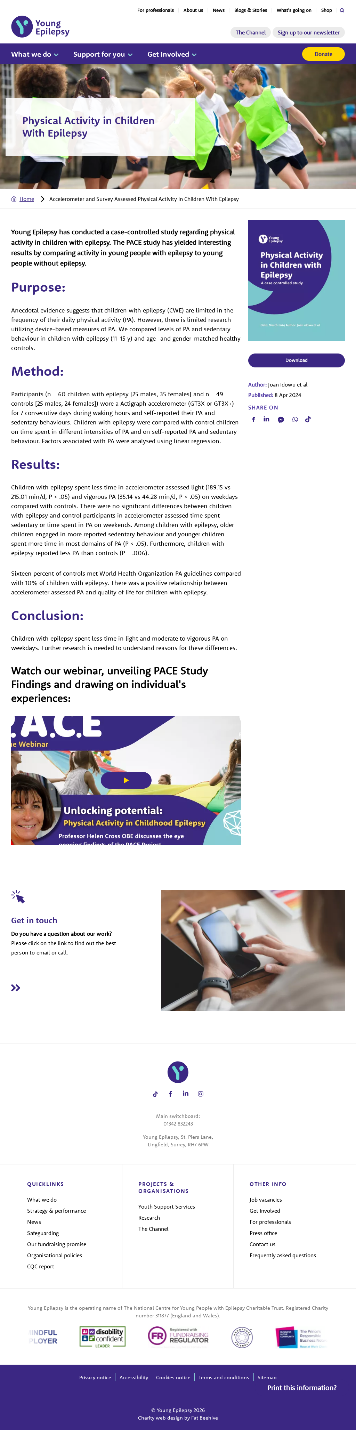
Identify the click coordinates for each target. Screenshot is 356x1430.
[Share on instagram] (201, 1094)
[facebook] (253, 419)
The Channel (251, 32)
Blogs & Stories (250, 10)
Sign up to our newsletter (309, 32)
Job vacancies (266, 1199)
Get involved (168, 53)
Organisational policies (54, 1255)
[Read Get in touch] (86, 987)
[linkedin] (266, 419)
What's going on (294, 10)
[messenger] (281, 419)
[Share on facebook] (170, 1094)
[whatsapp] (295, 419)
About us (193, 10)
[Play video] (126, 780)
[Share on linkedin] (185, 1094)
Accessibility (134, 1377)
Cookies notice (173, 1377)
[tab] (29, 199)
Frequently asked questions (283, 1255)
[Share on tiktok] (155, 1094)
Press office (263, 1232)
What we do (31, 53)
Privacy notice (95, 1377)
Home (26, 198)
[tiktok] (308, 419)
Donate (323, 53)
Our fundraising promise (56, 1244)
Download (296, 360)
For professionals (155, 10)
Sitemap (267, 1377)
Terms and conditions (224, 1377)
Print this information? (302, 1387)
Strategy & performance (56, 1210)
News (219, 10)
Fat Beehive (204, 1417)
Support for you (99, 53)
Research (149, 1217)
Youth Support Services (166, 1206)
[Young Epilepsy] (40, 26)
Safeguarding (43, 1232)
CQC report (40, 1266)
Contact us (262, 1244)
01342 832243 (178, 1123)
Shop (326, 10)
